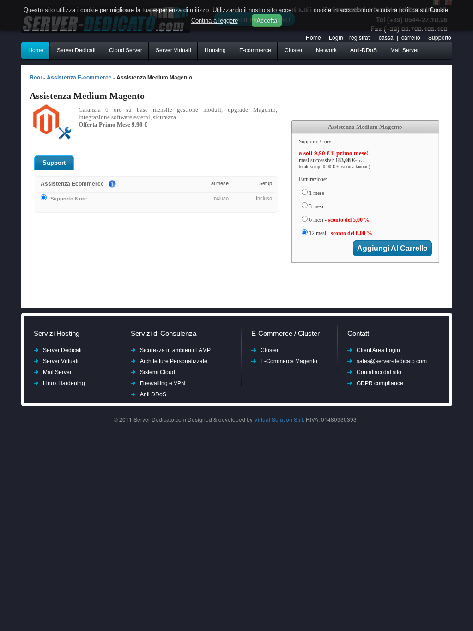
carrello (411, 37)
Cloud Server (125, 50)
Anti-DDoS (363, 50)
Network (326, 50)
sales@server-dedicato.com (392, 361)
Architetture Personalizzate (173, 361)
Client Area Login (378, 350)
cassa (386, 37)
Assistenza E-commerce (79, 77)
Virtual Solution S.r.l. (279, 419)
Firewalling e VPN (162, 383)
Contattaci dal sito (379, 372)
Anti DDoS (153, 394)
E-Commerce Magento (289, 361)
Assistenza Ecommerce (72, 184)
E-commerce (255, 50)
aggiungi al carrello (392, 248)
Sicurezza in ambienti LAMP (175, 350)
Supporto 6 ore (68, 198)
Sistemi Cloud (157, 372)
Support (54, 162)
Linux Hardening (64, 383)
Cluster (294, 50)
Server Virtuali (173, 50)
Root (36, 77)
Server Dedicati (76, 50)
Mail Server (404, 50)
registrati (360, 37)
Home (313, 37)
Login (336, 37)
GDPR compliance (380, 383)
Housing (215, 50)
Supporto (439, 37)
